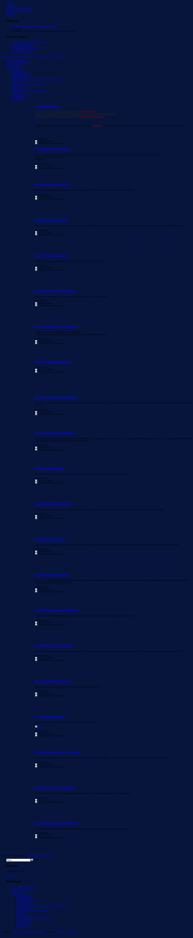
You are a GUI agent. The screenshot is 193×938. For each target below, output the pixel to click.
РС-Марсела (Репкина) (51, 574)
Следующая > (37, 855)
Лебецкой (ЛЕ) (18, 82)
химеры (15, 101)
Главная (9, 3)
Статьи (9, 15)
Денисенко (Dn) (19, 72)
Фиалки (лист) (43, 56)
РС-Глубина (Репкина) (51, 255)
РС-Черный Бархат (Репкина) (56, 823)
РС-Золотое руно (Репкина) (54, 433)
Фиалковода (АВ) (19, 96)
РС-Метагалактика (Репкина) (56, 610)
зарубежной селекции (21, 75)
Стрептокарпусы (13, 65)
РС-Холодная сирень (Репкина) (57, 752)
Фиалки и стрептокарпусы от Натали (18, 56)
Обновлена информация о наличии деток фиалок (35, 26)
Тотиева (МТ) (18, 94)
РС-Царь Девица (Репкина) (55, 787)
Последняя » (48, 855)
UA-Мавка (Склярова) (22, 51)
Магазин (10, 5)
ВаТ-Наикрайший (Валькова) (25, 49)
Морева (15, 86)
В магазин (10, 876)
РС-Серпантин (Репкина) (53, 681)
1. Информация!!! (47, 106)
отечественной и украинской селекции (29, 91)
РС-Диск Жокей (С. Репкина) (56, 326)
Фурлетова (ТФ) (19, 98)
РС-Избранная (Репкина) (53, 503)
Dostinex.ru (60, 932)
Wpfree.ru (71, 932)
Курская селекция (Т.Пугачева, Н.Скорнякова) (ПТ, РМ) (36, 79)
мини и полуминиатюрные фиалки (27, 84)
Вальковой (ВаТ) (19, 70)
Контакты (10, 13)
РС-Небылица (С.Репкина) (54, 645)
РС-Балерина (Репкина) (52, 149)
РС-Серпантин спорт (50, 716)
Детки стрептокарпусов (17, 60)
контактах (97, 125)
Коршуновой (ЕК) (20, 77)
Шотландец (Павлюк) (21, 47)
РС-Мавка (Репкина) (50, 539)
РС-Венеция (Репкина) (51, 220)
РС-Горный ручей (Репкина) (55, 291)
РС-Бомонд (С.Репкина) (52, 184)
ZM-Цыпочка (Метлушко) (23, 44)
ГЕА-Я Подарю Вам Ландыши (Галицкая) (30, 42)
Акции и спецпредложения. (18, 10)
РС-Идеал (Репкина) (49, 468)
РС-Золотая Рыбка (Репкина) (56, 397)
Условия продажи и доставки (19, 8)
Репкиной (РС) (58, 56)
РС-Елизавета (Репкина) (53, 362)
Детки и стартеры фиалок (17, 63)
